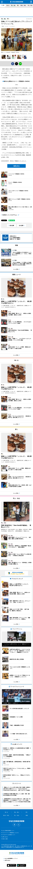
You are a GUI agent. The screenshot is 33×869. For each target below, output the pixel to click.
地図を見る (16, 166)
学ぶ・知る (30, 5)
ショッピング (12, 26)
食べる (8, 5)
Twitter (18, 824)
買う (18, 5)
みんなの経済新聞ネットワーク (16, 853)
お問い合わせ (5, 836)
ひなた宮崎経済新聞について (8, 830)
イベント (6, 26)
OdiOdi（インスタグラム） (10, 215)
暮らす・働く (23, 5)
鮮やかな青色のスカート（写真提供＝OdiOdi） (17, 81)
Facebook (14, 824)
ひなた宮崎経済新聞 (16, 2)
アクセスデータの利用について (8, 834)
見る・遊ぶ (13, 5)
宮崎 (3, 26)
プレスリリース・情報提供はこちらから (10, 832)
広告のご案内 (5, 838)
